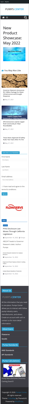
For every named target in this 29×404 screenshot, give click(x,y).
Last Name (6, 166)
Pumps (22, 238)
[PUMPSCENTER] (11, 295)
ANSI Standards (8, 350)
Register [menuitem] (7, 1)
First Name (6, 157)
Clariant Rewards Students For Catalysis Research (13, 253)
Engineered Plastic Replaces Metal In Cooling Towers (14, 262)
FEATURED (5, 225)
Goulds (4, 339)
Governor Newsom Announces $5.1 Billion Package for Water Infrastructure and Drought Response (13, 93)
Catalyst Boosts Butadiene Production (12, 271)
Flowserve (6, 334)
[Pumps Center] (3, 17)
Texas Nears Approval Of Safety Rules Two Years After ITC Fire (14, 139)
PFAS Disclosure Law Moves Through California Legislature (14, 231)
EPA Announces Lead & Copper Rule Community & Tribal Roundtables (14, 124)
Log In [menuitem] (2, 1)
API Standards (7, 354)
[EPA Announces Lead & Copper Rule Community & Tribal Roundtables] (14, 106)
